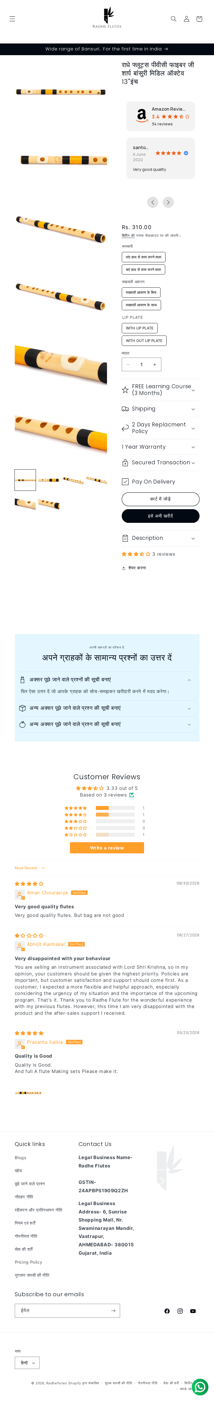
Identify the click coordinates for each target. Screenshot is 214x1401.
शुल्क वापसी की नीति (118, 1383)
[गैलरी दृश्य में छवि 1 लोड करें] (25, 480)
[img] (29, 884)
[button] (12, 19)
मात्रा (126, 353)
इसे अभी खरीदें (160, 516)
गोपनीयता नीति (26, 1236)
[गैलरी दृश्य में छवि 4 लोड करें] (96, 480)
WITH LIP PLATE (140, 326)
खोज (18, 1170)
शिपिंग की (128, 236)
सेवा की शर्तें (24, 1249)
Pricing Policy (28, 1262)
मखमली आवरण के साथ (141, 303)
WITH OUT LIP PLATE (144, 339)
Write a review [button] (107, 848)
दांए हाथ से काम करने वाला (143, 255)
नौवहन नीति (24, 1197)
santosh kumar (142, 147)
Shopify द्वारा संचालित (83, 1383)
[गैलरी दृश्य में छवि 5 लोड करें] (25, 504)
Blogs (20, 1157)
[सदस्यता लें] (113, 1310)
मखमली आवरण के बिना (141, 291)
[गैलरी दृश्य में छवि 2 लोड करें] (48, 480)
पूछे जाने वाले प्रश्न (30, 1183)
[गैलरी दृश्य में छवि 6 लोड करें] (48, 504)
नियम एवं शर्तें (25, 1223)
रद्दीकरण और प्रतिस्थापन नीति (38, 1210)
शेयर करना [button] (137, 567)
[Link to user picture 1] (28, 1092)
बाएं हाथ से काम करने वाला (143, 268)
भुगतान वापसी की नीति (32, 1275)
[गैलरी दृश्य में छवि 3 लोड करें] (72, 480)
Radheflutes (56, 1383)
